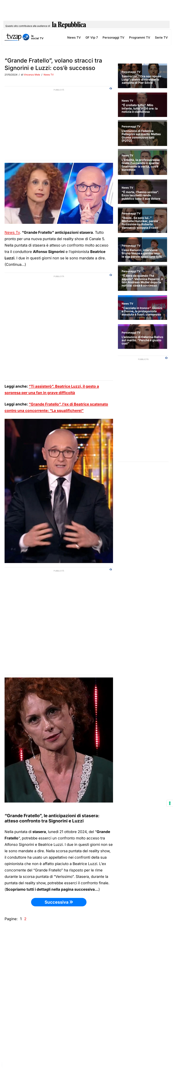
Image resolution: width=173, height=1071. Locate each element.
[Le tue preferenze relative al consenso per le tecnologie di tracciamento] (170, 803)
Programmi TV (139, 37)
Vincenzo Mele (32, 74)
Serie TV (161, 37)
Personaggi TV (113, 37)
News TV (74, 37)
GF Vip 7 (91, 37)
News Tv (12, 232)
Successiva (57, 902)
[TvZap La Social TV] (24, 37)
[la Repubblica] (69, 26)
